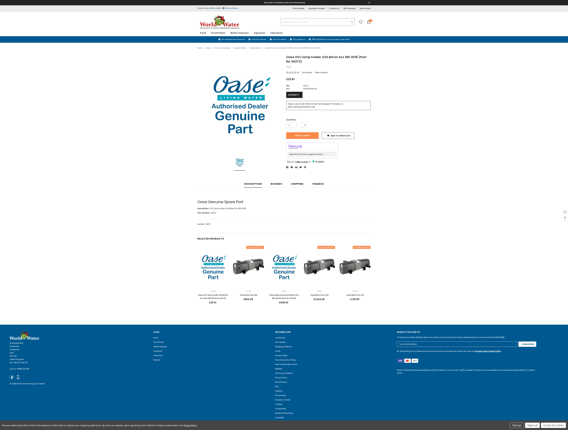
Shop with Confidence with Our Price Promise (284, 2)
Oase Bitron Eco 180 (248, 295)
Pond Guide (280, 395)
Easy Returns (299, 39)
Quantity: (291, 119)
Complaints (280, 408)
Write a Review (321, 72)
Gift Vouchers (349, 8)
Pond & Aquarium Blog (285, 360)
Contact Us (334, 8)
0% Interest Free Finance (233, 39)
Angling (278, 391)
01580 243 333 (23, 368)
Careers (278, 404)
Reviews (276, 184)
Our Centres (280, 342)
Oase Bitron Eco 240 (319, 295)
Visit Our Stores (258, 39)
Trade (277, 351)
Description (253, 184)
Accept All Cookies (553, 425)
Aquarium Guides (317, 8)
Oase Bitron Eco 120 (355, 295)
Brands (156, 360)
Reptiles (278, 368)
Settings (516, 425)
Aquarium (259, 32)
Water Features (239, 32)
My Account (365, 8)
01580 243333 (215, 8)
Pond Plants (218, 32)
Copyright (279, 417)
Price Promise (279, 39)
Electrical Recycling (284, 413)
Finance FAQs (281, 355)
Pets (277, 386)
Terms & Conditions (284, 373)
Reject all (532, 425)
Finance (318, 184)
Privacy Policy (281, 377)
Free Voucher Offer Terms (286, 364)
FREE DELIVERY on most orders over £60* (331, 39)
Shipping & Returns (283, 346)
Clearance (158, 355)
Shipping (297, 184)
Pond (203, 32)
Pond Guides (298, 8)
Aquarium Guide (282, 400)
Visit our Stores (231, 8)
